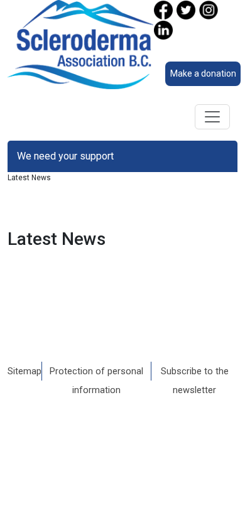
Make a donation (203, 73)
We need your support (65, 156)
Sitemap (24, 371)
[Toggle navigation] (212, 116)
